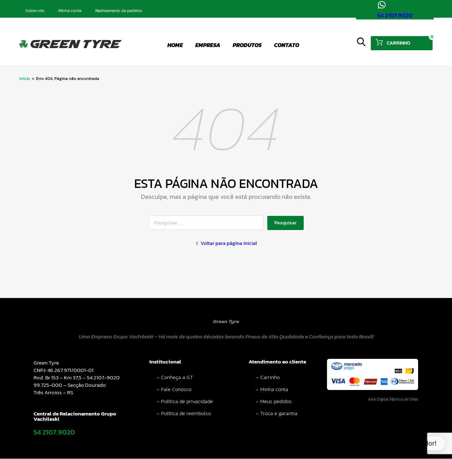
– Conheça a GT (174, 377)
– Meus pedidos (274, 401)
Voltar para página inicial (229, 243)
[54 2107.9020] (381, 4)
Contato (286, 45)
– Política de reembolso (183, 413)
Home (175, 45)
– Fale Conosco (173, 389)
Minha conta (69, 10)
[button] (397, 443)
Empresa (207, 45)
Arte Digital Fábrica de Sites (393, 399)
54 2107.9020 (394, 15)
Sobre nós (34, 10)
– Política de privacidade (184, 401)
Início (24, 78)
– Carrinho (268, 377)
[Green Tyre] (70, 46)
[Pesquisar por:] (208, 222)
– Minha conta (272, 389)
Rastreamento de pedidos (118, 10)
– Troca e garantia (276, 413)
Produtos (247, 45)
